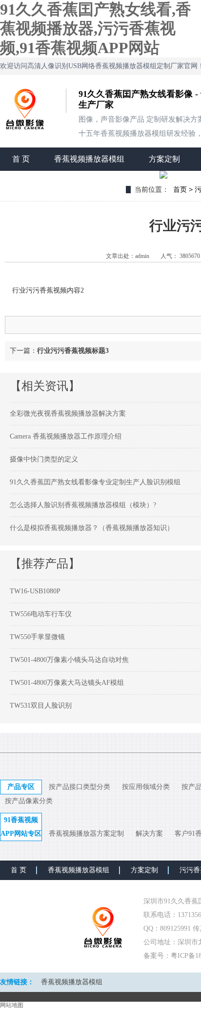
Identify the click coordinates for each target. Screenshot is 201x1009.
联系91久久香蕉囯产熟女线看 (63, 182)
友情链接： (17, 982)
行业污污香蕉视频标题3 (73, 350)
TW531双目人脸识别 (41, 705)
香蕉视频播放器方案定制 (86, 833)
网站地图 (11, 1005)
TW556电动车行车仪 (41, 614)
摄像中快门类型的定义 (44, 459)
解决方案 (149, 833)
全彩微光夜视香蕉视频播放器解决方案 (68, 413)
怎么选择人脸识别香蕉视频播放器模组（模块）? (83, 505)
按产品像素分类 (29, 801)
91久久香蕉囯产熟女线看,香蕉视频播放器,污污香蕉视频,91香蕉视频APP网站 (95, 28)
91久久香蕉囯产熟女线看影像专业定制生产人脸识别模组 (95, 482)
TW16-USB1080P (35, 591)
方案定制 (164, 159)
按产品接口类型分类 (79, 786)
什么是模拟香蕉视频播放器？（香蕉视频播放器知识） (92, 528)
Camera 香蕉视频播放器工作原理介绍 (65, 436)
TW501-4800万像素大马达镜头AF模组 (67, 682)
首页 (180, 189)
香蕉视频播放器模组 (89, 159)
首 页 (21, 159)
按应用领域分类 (146, 786)
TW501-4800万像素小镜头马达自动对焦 (69, 659)
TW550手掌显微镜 (37, 637)
